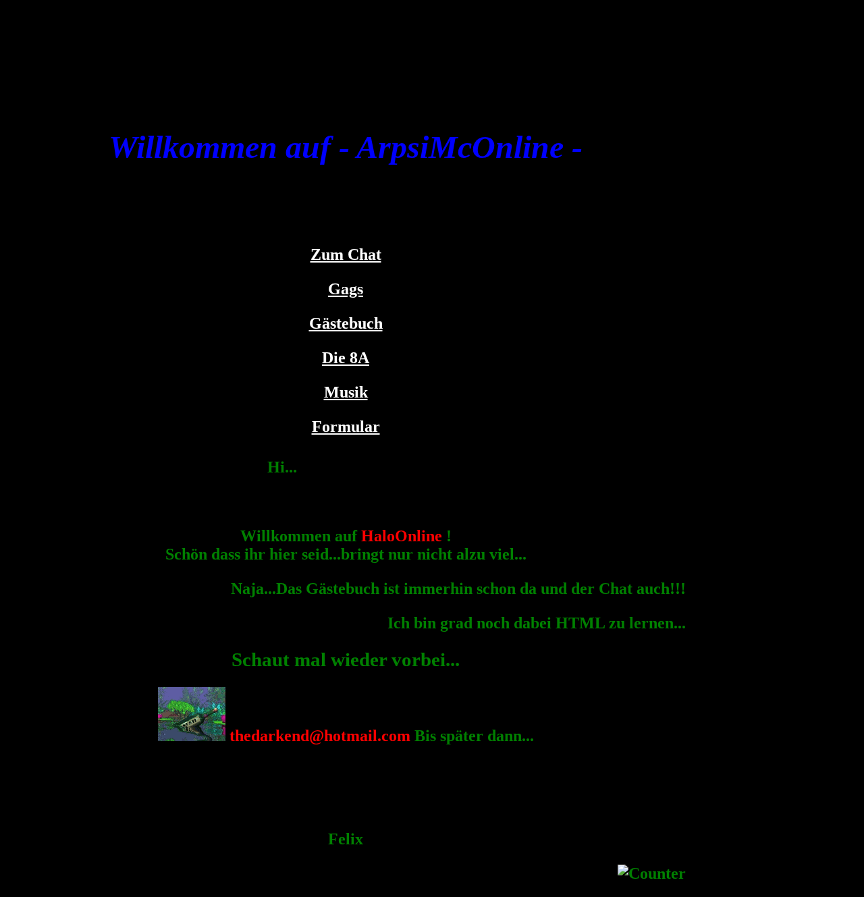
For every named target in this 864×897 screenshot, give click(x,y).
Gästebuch (346, 323)
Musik (346, 392)
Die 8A (345, 357)
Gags (345, 289)
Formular (346, 426)
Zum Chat (345, 254)
